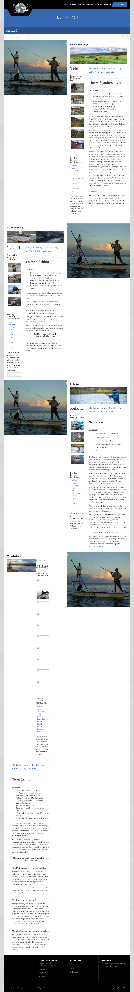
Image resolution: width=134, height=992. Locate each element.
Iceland (74, 166)
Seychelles (75, 171)
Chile (73, 176)
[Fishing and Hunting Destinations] (19, 8)
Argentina (75, 168)
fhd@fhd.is (42, 973)
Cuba (73, 173)
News (100, 4)
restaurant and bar (97, 546)
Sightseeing (91, 4)
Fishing (73, 4)
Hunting (81, 4)
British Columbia (77, 178)
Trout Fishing (115, 68)
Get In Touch (120, 4)
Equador (75, 183)
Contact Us (77, 218)
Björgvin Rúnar (122, 988)
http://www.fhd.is (44, 976)
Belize (74, 181)
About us (107, 4)
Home (66, 4)
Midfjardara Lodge (79, 44)
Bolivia (74, 191)
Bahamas (75, 188)
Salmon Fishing (96, 72)
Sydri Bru (110, 72)
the (90, 546)
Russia (74, 186)
